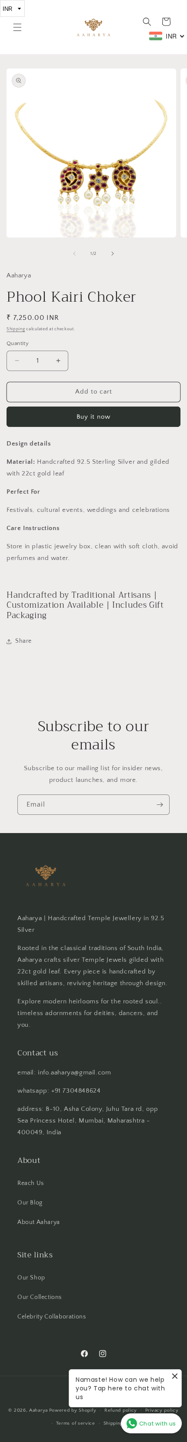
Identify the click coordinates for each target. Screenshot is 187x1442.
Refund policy (120, 1410)
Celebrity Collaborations (51, 1316)
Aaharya (38, 1410)
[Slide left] (74, 253)
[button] (17, 27)
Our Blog (30, 1202)
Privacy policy (162, 1410)
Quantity (18, 343)
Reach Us (30, 1183)
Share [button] (23, 641)
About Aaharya (38, 1222)
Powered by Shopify (73, 1410)
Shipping (16, 329)
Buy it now (93, 416)
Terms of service (75, 1423)
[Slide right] (112, 253)
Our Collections (39, 1297)
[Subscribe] (159, 804)
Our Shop (31, 1277)
